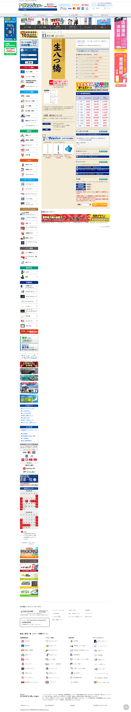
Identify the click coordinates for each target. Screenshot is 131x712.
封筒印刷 (76, 641)
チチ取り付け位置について (94, 134)
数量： (80, 204)
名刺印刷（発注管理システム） (82, 650)
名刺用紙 (100, 655)
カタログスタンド (29, 668)
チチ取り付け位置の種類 (85, 140)
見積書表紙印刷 (78, 677)
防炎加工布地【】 (86, 174)
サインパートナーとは (28, 408)
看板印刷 (27, 645)
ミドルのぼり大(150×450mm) (88, 64)
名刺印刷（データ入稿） (80, 645)
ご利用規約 (25, 438)
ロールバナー (28, 664)
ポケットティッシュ (54, 677)
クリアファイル (53, 668)
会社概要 (25, 433)
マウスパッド (52, 682)
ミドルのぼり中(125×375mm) (88, 67)
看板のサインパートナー (47, 31)
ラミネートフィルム (103, 673)
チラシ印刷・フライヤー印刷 (81, 659)
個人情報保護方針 (27, 440)
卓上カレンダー (53, 641)
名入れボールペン (53, 650)
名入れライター (53, 654)
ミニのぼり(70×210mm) (87, 73)
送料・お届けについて (28, 420)
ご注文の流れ (26, 411)
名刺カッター (101, 659)
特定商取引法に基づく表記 (100, 705)
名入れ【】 (85, 167)
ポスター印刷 (77, 664)
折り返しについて (93, 156)
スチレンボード (102, 669)
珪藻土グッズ (52, 673)
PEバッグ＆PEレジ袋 (103, 682)
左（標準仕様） (82, 142)
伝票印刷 (76, 682)
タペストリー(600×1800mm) (88, 77)
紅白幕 (26, 659)
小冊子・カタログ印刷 (79, 668)
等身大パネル (28, 673)
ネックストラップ (102, 646)
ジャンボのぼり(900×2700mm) (89, 61)
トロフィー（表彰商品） (55, 664)
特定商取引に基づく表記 (29, 436)
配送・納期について (28, 415)
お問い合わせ (87, 197)
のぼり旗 (27, 641)
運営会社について (25, 705)
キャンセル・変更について (29, 422)
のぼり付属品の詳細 (58, 87)
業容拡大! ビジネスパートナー (30, 430)
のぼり (55, 31)
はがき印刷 (76, 673)
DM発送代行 (77, 654)
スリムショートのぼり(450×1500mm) (90, 57)
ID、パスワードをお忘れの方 (104, 3)
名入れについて (97, 167)
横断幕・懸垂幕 (29, 650)
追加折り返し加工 (82, 156)
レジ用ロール (101, 664)
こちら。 (39, 624)
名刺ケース (101, 650)
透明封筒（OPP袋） (103, 678)
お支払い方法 (26, 418)
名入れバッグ (52, 645)
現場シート (28, 654)
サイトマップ (88, 613)
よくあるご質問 (27, 413)
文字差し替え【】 (87, 169)
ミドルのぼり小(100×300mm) (88, 70)
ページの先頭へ (106, 226)
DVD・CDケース (102, 641)
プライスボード (29, 677)
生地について (99, 173)
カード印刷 (52, 659)
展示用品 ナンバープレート (32, 682)
